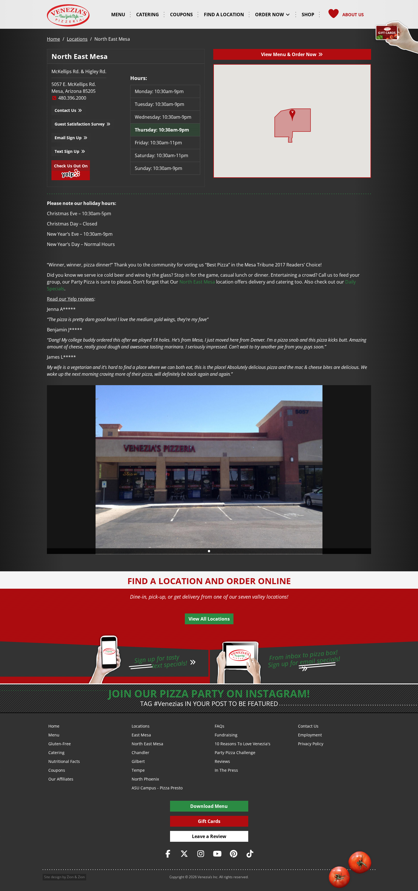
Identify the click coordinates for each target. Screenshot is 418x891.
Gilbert (138, 761)
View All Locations (209, 619)
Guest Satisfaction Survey (80, 124)
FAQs (219, 726)
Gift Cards (209, 821)
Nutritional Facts (64, 761)
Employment (310, 735)
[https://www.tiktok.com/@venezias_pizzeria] (250, 854)
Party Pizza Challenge (235, 752)
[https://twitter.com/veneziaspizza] (184, 854)
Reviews (222, 761)
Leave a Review (209, 836)
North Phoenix (145, 779)
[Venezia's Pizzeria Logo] (68, 15)
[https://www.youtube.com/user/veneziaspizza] (217, 854)
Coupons (56, 770)
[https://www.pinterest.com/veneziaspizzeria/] (234, 854)
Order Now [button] (270, 14)
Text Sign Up (67, 151)
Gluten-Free (59, 743)
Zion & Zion (76, 876)
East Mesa (141, 735)
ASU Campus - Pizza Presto (157, 788)
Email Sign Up (69, 137)
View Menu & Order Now (289, 54)
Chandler (140, 752)
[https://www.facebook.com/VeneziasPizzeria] (168, 854)
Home (53, 39)
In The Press (226, 770)
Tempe (138, 770)
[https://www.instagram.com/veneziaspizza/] (201, 854)
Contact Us (66, 110)
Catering (56, 752)
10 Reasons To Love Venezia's (242, 743)
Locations (77, 39)
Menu (53, 735)
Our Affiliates (60, 779)
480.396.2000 (71, 98)
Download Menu (209, 806)
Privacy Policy (310, 743)
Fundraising (226, 735)
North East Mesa (197, 282)
